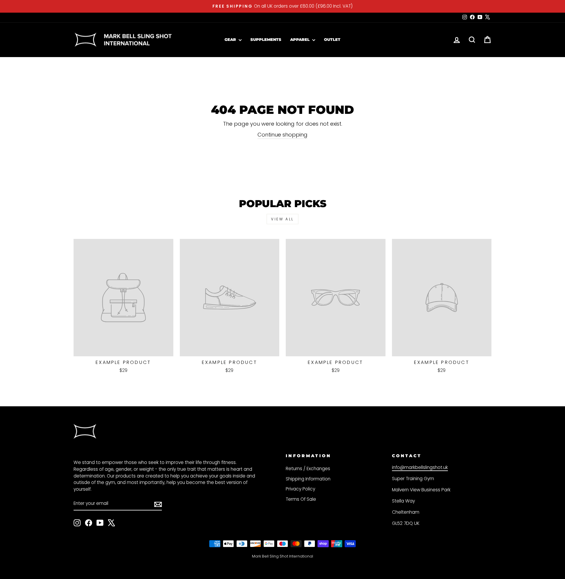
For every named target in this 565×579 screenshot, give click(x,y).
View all (282, 219)
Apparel (300, 39)
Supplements (265, 39)
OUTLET (332, 39)
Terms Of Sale (301, 499)
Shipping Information (308, 479)
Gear (231, 39)
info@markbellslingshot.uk (420, 467)
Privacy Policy (300, 489)
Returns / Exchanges (308, 468)
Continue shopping (282, 134)
